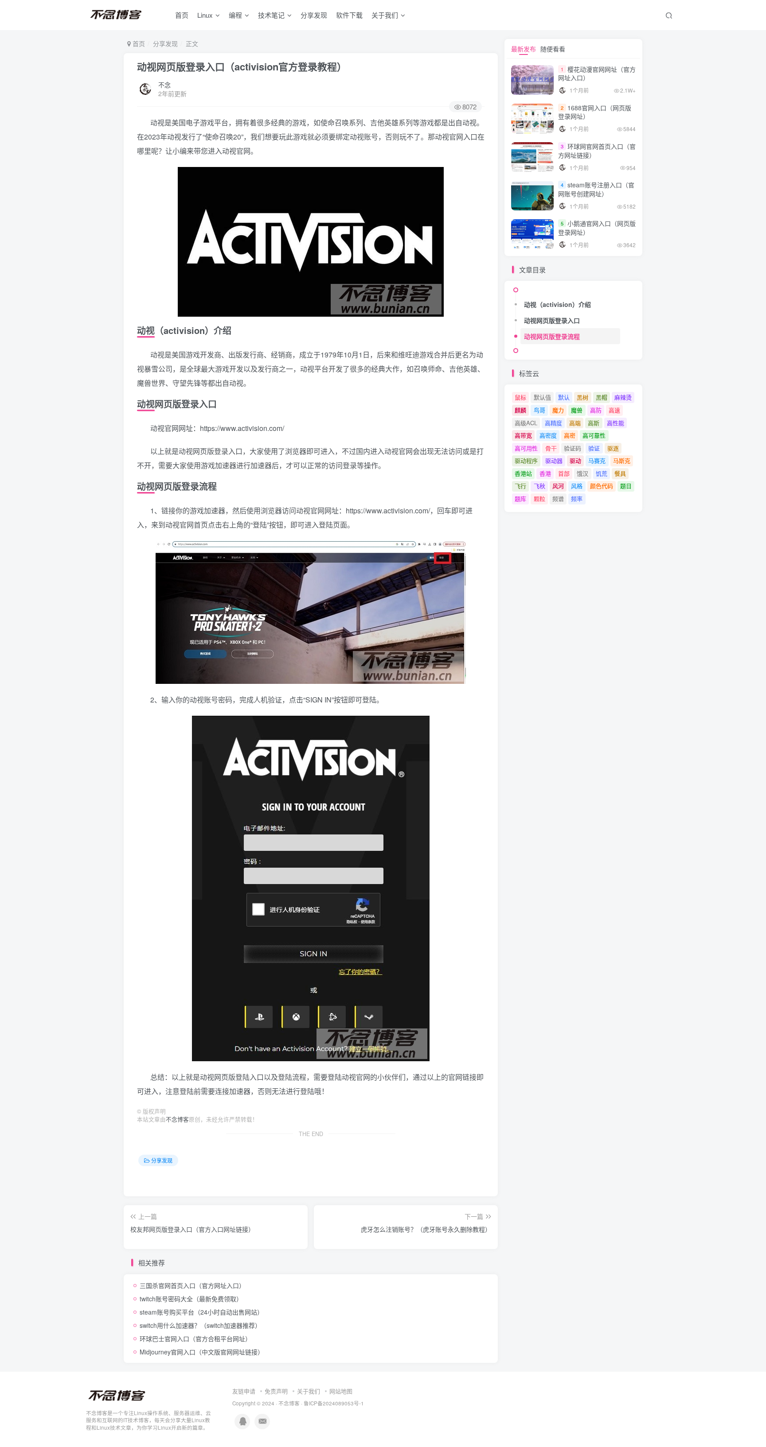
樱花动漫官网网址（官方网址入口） (597, 73)
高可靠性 (594, 435)
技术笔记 (271, 14)
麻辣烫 (623, 397)
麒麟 (520, 410)
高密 (569, 435)
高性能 (615, 423)
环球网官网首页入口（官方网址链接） (597, 150)
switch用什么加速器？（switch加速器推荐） (200, 1325)
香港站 (523, 473)
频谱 (558, 498)
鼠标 (520, 397)
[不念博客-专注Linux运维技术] (117, 1395)
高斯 (593, 423)
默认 (564, 397)
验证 (594, 448)
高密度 (548, 435)
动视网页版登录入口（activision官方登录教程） (242, 66)
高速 (614, 410)
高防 (596, 410)
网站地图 (340, 1391)
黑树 (582, 397)
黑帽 (601, 397)
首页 (181, 14)
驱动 (575, 460)
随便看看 (552, 48)
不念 (164, 84)
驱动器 (554, 460)
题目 (626, 485)
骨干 (551, 448)
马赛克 (597, 460)
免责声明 (276, 1391)
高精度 (553, 423)
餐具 (620, 473)
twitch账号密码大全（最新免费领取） (191, 1298)
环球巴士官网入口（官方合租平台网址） (195, 1338)
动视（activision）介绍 (557, 304)
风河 (558, 485)
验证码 (572, 448)
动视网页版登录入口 (552, 320)
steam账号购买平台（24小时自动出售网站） (201, 1311)
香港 (545, 473)
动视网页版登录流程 (552, 336)
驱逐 (613, 448)
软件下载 (349, 14)
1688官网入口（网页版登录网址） (594, 112)
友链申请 (243, 1391)
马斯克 (621, 460)
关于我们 (308, 1391)
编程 (235, 14)
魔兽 (576, 410)
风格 (576, 485)
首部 (564, 473)
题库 (520, 498)
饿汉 (582, 473)
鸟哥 (539, 410)
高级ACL (526, 423)
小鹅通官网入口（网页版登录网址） (597, 228)
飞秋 (539, 485)
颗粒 (539, 498)
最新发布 (523, 48)
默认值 (542, 397)
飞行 (520, 485)
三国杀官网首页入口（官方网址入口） (192, 1285)
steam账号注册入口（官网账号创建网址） (596, 189)
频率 (576, 498)
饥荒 (601, 473)
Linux (205, 14)
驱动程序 (526, 460)
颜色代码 (601, 485)
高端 (575, 423)
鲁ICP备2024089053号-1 (334, 1403)
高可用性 (526, 448)
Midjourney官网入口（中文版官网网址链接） (202, 1351)
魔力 (558, 410)
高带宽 (523, 435)
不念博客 (177, 1119)
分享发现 (314, 14)
